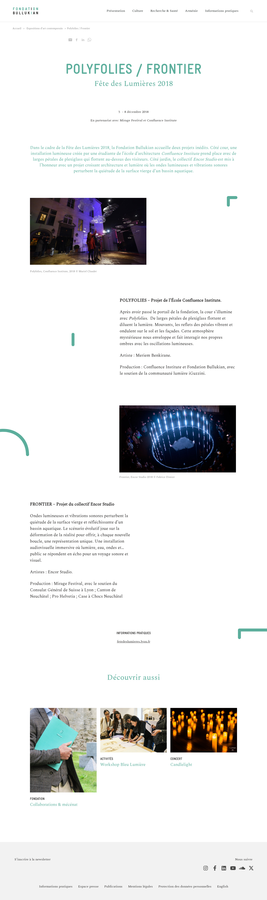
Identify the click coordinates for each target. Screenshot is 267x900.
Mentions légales (140, 886)
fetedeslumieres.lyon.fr (133, 641)
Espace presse (88, 886)
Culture (137, 10)
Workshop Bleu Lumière (122, 765)
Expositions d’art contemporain (45, 28)
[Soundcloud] (240, 868)
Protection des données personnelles (184, 886)
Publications (113, 886)
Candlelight (181, 765)
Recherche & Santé (164, 10)
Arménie (191, 10)
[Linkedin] (222, 868)
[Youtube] (231, 868)
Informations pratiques (221, 10)
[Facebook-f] (213, 868)
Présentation (116, 10)
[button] (251, 11)
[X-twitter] (249, 868)
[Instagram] (204, 868)
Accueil (17, 28)
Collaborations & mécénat (54, 805)
